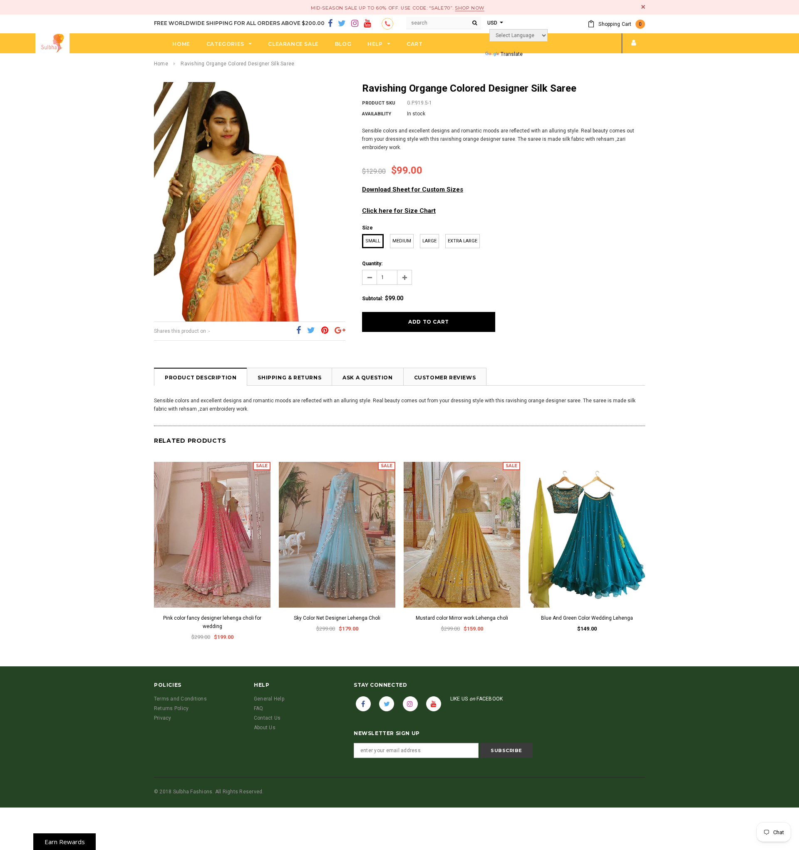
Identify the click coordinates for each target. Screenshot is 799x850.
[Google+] (340, 331)
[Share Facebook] (298, 331)
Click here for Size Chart (399, 210)
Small (372, 241)
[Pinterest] (324, 331)
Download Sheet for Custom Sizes (412, 189)
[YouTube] (367, 24)
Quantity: (372, 264)
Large (429, 241)
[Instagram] (354, 24)
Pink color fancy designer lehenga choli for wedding (212, 622)
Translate (512, 54)
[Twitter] (342, 24)
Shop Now (469, 8)
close (643, 7)
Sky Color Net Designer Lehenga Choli (337, 618)
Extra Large (462, 241)
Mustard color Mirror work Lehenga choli (462, 618)
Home (161, 64)
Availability (376, 114)
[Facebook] (330, 24)
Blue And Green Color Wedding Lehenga (587, 618)
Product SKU (378, 103)
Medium (401, 241)
